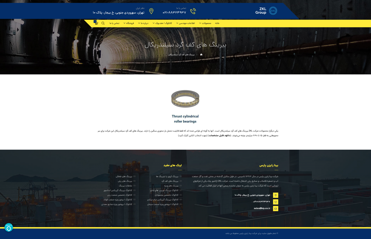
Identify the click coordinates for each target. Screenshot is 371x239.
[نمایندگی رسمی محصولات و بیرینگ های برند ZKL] (262, 10)
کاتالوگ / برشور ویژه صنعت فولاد (117, 200)
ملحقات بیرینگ (125, 186)
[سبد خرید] (96, 23)
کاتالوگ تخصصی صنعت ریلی (119, 195)
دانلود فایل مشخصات (219, 135)
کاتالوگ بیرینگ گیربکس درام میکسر (162, 200)
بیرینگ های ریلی (125, 181)
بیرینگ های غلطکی (124, 176)
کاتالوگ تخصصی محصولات (166, 195)
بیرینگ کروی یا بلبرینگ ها (167, 176)
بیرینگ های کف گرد (169, 181)
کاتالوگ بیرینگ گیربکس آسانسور (118, 190)
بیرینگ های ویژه (171, 186)
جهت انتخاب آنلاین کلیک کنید (193, 135)
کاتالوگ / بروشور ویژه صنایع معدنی (116, 204)
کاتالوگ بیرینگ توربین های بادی (164, 190)
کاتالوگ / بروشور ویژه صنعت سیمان (162, 204)
